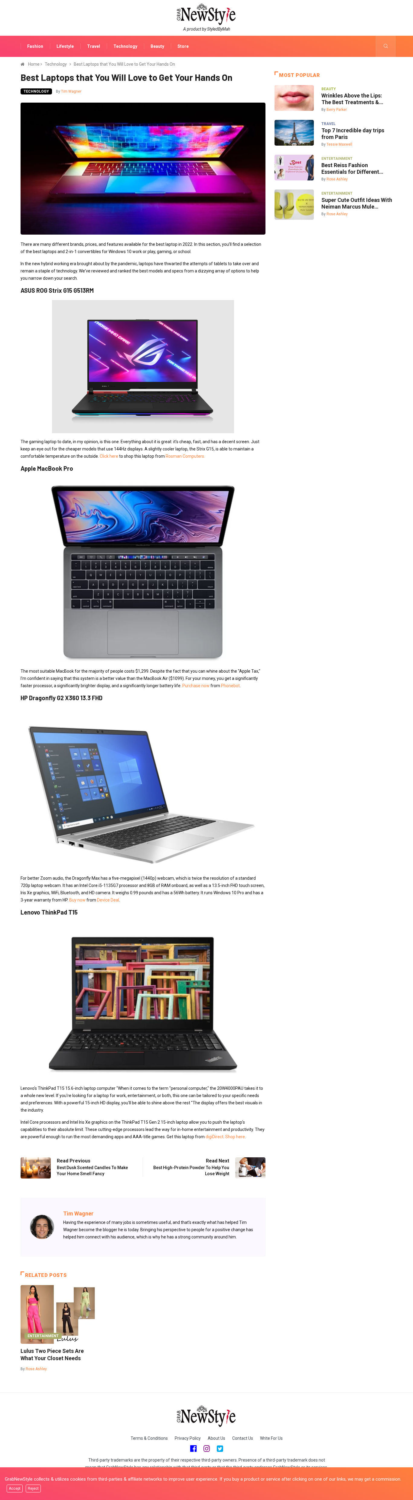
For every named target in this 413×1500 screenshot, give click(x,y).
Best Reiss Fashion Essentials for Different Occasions (350, 168)
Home (34, 64)
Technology (125, 46)
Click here (109, 456)
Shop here (235, 1136)
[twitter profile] (220, 1448)
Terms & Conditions (149, 1438)
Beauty (157, 46)
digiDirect (214, 1136)
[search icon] (385, 46)
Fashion (35, 46)
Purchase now (196, 685)
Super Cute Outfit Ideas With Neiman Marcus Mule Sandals (356, 203)
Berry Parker (337, 109)
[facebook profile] (193, 1448)
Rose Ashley (36, 1369)
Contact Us (242, 1438)
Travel (93, 46)
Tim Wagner (71, 91)
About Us (216, 1438)
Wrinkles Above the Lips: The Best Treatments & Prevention (351, 99)
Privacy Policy (188, 1438)
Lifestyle (65, 46)
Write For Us (271, 1438)
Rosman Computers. (185, 456)
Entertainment (43, 1336)
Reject (33, 1488)
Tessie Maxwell (339, 144)
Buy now (77, 900)
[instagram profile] (206, 1448)
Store (183, 46)
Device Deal (108, 900)
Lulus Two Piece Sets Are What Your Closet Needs (52, 1354)
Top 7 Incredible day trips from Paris (352, 133)
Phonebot (230, 685)
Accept (15, 1488)
